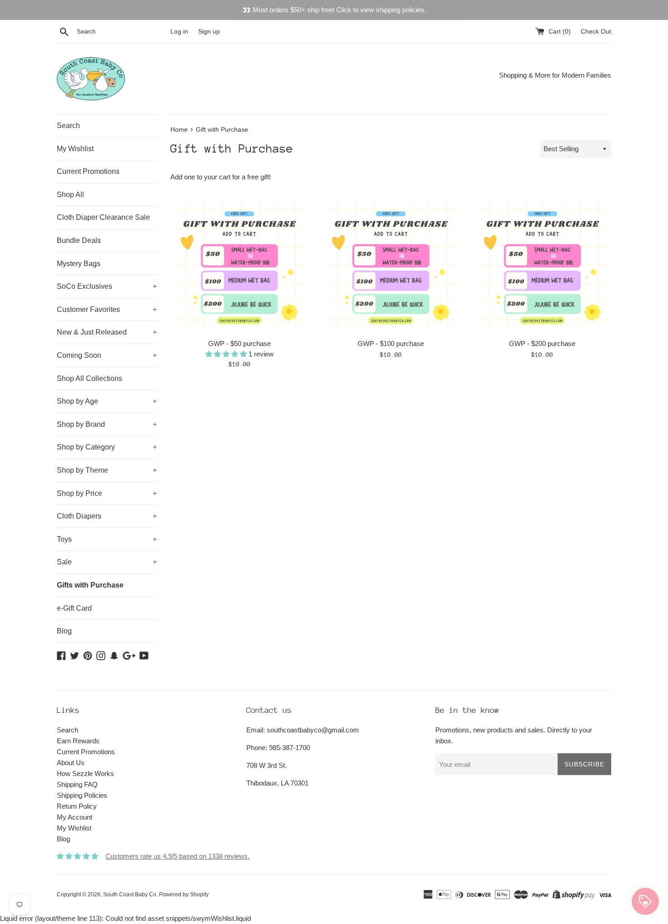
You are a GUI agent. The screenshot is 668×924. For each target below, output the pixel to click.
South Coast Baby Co (129, 894)
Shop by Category (107, 447)
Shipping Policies (82, 795)
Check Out (596, 31)
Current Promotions (88, 171)
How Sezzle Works (85, 773)
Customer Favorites (107, 309)
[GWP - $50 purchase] (239, 265)
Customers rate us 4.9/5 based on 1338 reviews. (177, 856)
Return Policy (77, 806)
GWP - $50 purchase (239, 343)
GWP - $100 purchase (391, 343)
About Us (71, 762)
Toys (107, 539)
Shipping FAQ (77, 784)
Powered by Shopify (184, 894)
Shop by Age (107, 401)
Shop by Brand (107, 424)
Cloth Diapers (107, 516)
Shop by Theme (107, 470)
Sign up (209, 31)
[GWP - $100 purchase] (390, 265)
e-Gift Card (74, 608)
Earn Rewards (78, 741)
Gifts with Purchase (90, 585)
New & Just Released (107, 332)
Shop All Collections (89, 378)
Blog (64, 631)
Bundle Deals (79, 240)
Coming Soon (107, 355)
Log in (179, 31)
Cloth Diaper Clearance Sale (103, 217)
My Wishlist (75, 149)
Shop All (70, 194)
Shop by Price (107, 493)
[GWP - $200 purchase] (542, 265)
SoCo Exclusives (107, 286)
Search (68, 125)
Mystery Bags (78, 263)
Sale (107, 562)
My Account (74, 817)
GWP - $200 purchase (542, 343)
